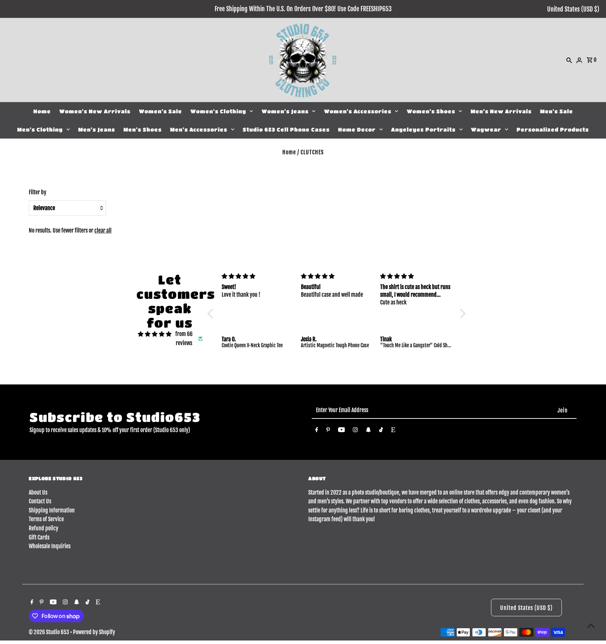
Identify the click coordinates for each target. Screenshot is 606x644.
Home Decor (357, 129)
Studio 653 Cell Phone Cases (286, 129)
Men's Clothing (40, 129)
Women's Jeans (285, 111)
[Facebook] (316, 431)
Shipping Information (52, 510)
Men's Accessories (198, 129)
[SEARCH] (569, 60)
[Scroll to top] (591, 625)
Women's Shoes (431, 111)
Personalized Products (553, 129)
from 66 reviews (184, 338)
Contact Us (40, 501)
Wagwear (486, 129)
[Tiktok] (381, 431)
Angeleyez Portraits (423, 129)
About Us (38, 492)
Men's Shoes (142, 129)
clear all (103, 230)
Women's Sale (160, 111)
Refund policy (43, 528)
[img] (154, 334)
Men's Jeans (96, 129)
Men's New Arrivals (501, 111)
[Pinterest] (328, 431)
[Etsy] (393, 431)
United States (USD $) (573, 9)
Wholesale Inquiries (49, 546)
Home (42, 111)
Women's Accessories (357, 111)
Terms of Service (46, 519)
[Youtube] (341, 431)
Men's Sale (556, 111)
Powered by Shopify (94, 632)
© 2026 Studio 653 (49, 632)
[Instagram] (355, 431)
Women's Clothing (218, 111)
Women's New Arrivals (94, 111)
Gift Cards (39, 537)
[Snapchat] (368, 431)
